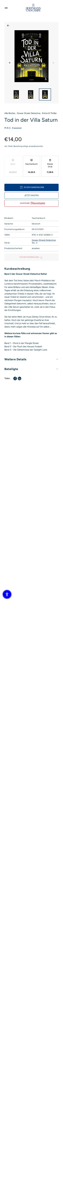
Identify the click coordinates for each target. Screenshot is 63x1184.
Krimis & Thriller (49, 113)
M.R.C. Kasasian (13, 128)
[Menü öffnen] (6, 7)
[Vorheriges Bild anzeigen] (10, 62)
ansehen (36, 248)
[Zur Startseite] (33, 7)
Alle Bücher (9, 113)
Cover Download (29, 257)
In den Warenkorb (34, 187)
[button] (7, 594)
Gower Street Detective (28, 113)
